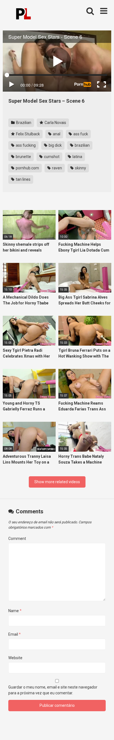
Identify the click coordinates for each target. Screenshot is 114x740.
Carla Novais (55, 122)
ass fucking (25, 145)
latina (77, 156)
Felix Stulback (27, 134)
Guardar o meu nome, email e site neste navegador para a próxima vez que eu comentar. (52, 690)
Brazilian (23, 122)
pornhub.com (27, 168)
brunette (23, 156)
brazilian (82, 145)
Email (14, 634)
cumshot (51, 156)
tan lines (22, 179)
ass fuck (80, 134)
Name (15, 611)
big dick (55, 145)
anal (56, 134)
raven (56, 168)
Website (15, 658)
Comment (17, 538)
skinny (80, 168)
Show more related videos (57, 482)
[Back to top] (103, 728)
